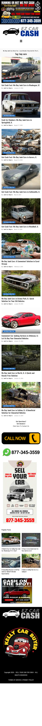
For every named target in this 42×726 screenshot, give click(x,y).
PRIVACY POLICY (28, 680)
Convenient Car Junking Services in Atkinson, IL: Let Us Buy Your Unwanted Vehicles (20, 337)
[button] (21, 41)
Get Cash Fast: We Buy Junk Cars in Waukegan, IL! (21, 85)
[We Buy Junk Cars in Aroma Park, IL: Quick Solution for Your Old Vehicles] (21, 283)
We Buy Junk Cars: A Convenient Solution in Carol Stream (20, 262)
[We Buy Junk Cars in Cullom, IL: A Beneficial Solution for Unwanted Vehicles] (21, 395)
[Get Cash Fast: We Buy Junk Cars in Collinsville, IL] (21, 177)
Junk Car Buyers (8, 88)
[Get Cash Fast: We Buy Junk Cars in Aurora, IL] (21, 142)
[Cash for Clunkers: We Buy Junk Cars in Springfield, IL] (21, 105)
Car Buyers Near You (9, 80)
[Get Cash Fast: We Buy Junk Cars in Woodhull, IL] (21, 211)
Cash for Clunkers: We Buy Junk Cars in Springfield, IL (17, 121)
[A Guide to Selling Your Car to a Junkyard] (31, 561)
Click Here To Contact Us (21, 426)
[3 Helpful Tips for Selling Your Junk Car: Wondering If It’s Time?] (11, 540)
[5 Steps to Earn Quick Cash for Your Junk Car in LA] (31, 540)
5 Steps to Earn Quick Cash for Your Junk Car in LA (30, 550)
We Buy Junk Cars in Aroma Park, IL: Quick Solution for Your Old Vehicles (18, 299)
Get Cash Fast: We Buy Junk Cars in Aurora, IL (19, 157)
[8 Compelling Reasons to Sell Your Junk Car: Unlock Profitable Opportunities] (11, 561)
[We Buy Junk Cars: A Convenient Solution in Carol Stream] (21, 246)
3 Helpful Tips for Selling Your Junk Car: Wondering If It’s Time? (11, 550)
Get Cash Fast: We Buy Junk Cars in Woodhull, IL (20, 226)
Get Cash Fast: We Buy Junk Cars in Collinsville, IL (21, 192)
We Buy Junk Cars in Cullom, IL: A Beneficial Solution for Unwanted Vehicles (18, 411)
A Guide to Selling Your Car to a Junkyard (30, 571)
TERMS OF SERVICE (14, 680)
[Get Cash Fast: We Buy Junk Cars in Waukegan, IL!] (21, 70)
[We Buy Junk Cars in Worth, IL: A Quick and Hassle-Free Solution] (21, 358)
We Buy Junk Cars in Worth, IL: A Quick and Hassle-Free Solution (18, 374)
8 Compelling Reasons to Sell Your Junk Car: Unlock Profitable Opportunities (10, 572)
